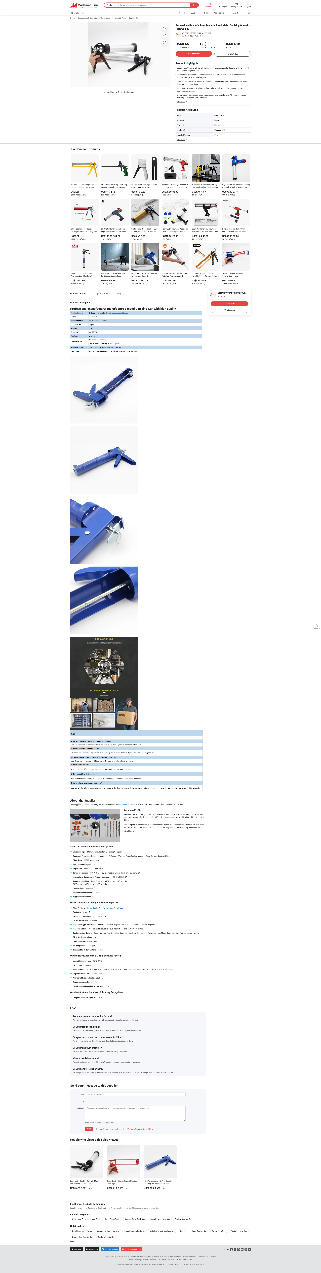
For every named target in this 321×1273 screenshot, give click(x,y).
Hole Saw (109, 908)
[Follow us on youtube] (242, 1249)
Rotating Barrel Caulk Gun (135, 1219)
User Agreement (174, 1264)
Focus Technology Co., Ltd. (143, 1264)
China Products (122, 1257)
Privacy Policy (199, 1264)
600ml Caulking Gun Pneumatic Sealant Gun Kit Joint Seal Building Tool (205, 230)
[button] (187, 5)
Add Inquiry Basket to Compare (120, 92)
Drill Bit (102, 908)
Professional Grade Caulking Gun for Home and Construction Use (144, 230)
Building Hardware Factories (108, 1231)
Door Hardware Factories (82, 1231)
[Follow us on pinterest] (246, 1249)
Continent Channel (189, 1257)
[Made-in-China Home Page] (84, 5)
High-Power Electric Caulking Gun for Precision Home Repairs (144, 274)
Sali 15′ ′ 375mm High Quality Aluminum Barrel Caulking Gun (83, 274)
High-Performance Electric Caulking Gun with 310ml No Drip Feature (236, 185)
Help (206, 13)
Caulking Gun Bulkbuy (106, 1237)
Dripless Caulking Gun (183, 1219)
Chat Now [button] (234, 54)
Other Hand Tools (79, 1219)
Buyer (193, 13)
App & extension (220, 13)
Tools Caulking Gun (199, 1231)
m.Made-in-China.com (166, 1260)
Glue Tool (183, 1231)
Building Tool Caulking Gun (82, 1237)
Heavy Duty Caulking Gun (160, 1219)
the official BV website (127, 804)
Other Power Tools (112, 1219)
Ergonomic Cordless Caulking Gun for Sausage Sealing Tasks (114, 274)
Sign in (248, 6)
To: (83, 1101)
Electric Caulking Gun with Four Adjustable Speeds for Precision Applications (113, 230)
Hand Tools (95, 1219)
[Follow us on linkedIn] (249, 1249)
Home (72, 18)
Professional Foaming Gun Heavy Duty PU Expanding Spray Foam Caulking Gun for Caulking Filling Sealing (114, 186)
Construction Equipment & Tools (113, 18)
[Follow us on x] (235, 1249)
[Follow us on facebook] (231, 1249)
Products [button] (110, 5)
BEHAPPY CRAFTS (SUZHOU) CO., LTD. (197, 33)
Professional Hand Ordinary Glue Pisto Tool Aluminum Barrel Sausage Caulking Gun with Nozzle (175, 275)
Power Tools (92, 908)
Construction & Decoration (88, 18)
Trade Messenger (110, 1249)
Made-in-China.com (149, 1260)
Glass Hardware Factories (134, 1231)
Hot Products (109, 1257)
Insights (213, 1257)
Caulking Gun (134, 18)
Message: (80, 1108)
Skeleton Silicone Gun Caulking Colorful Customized (234, 274)
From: (81, 1094)
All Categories (79, 13)
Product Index (203, 1257)
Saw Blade (118, 908)
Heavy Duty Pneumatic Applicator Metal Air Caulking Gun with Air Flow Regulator (175, 230)
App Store (76, 1249)
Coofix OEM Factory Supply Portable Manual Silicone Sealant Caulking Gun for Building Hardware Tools (204, 275)
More (72, 1241)
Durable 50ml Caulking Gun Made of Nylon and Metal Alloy (144, 185)
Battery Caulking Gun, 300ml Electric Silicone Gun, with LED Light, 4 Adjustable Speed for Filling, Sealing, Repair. (236, 230)
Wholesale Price (175, 1257)
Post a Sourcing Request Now (140, 1129)
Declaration (187, 1264)
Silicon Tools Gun (218, 1231)
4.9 (221, 296)
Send (89, 1129)
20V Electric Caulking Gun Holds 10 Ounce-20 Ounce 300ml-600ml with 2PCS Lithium (175, 186)
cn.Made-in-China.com (184, 1260)
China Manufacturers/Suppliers (140, 1257)
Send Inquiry (193, 54)
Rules (249, 13)
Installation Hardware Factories (162, 1231)
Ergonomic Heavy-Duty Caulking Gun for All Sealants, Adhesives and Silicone (205, 186)
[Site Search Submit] (194, 5)
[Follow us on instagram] (238, 1249)
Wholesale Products (160, 1257)
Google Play (92, 1249)
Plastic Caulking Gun (239, 1231)
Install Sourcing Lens (133, 1249)
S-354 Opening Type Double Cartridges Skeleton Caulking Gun (84, 230)
